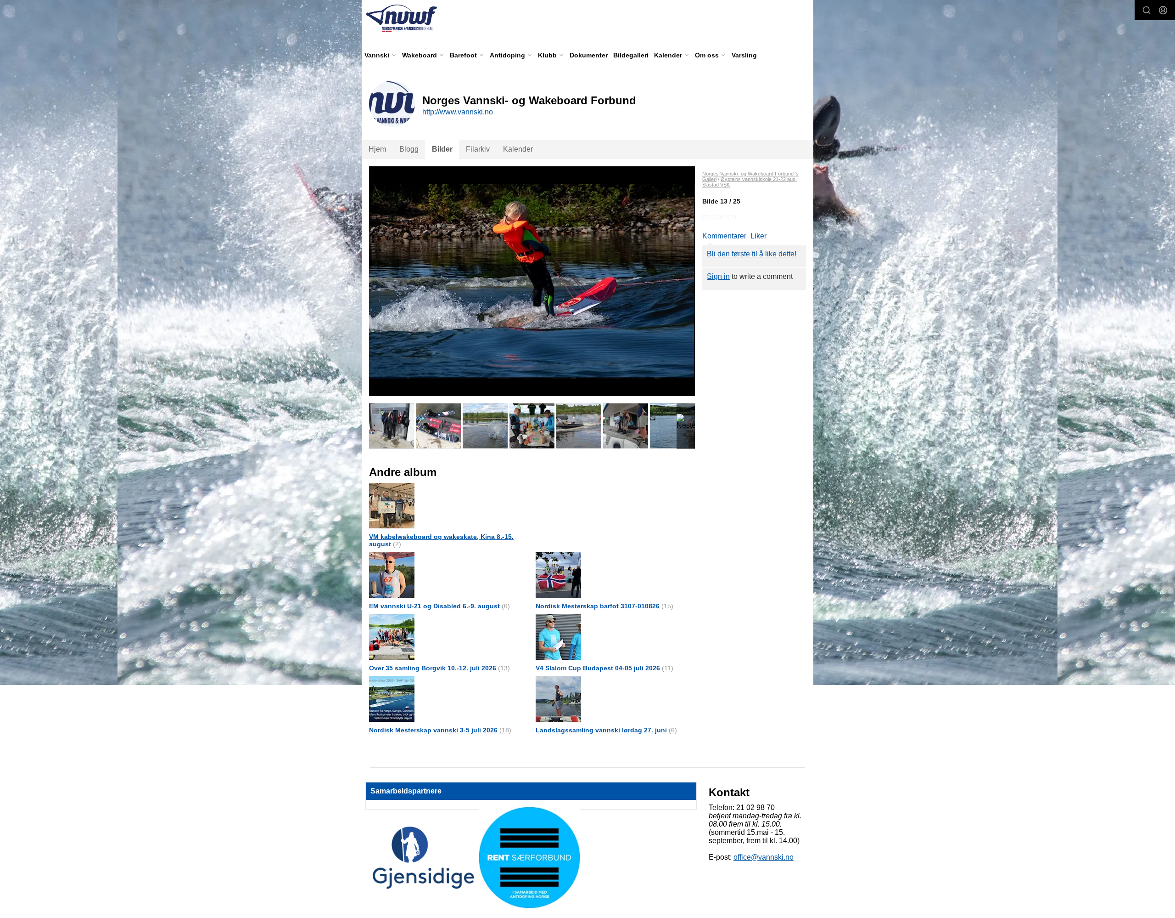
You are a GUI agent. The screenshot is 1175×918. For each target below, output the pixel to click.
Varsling (744, 55)
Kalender (518, 149)
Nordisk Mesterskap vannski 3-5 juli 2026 (440, 730)
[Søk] (1146, 10)
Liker (758, 236)
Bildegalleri (631, 55)
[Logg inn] (1163, 10)
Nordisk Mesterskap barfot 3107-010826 (604, 606)
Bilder (442, 149)
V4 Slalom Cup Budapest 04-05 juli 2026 (604, 668)
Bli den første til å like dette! (751, 254)
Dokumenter (589, 55)
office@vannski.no (763, 857)
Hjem (377, 149)
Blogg (409, 149)
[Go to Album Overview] (391, 505)
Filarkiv (478, 149)
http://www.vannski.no (457, 112)
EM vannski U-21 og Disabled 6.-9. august (439, 606)
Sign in (718, 276)
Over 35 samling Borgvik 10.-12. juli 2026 (439, 668)
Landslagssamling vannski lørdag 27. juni (606, 730)
